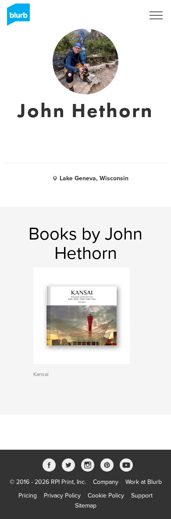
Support (142, 495)
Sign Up (122, 15)
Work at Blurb (143, 482)
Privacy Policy (62, 495)
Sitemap (85, 505)
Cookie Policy (106, 495)
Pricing (27, 495)
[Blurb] (15, 17)
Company (105, 482)
